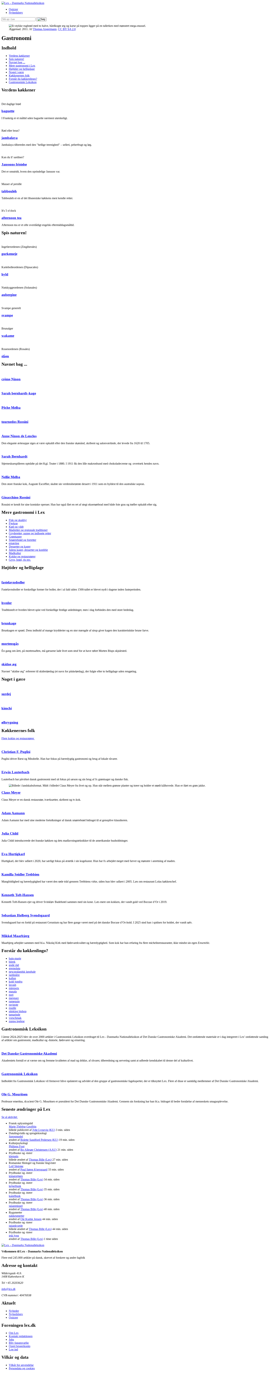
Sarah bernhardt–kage (18, 393)
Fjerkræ (13, 523)
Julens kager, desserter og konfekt (28, 549)
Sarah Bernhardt (14, 456)
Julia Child (9, 833)
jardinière (14, 975)
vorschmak (15, 1017)
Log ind (13, 1349)
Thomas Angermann (45, 29)
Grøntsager (15, 536)
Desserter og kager (19, 546)
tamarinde (14, 1014)
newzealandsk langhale (22, 971)
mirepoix (14, 988)
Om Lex (14, 1332)
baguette (7, 111)
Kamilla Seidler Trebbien (20, 874)
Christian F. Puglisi (15, 752)
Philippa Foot (16, 1146)
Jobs (11, 1339)
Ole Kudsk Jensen (31, 1219)
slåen (5, 356)
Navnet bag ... (17, 62)
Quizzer (13, 9)
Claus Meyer (11, 792)
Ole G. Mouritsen (14, 1094)
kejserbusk (15, 1186)
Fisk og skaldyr (18, 520)
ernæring (14, 543)
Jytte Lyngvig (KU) (43, 1129)
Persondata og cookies (22, 1368)
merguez (14, 998)
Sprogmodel (16, 1136)
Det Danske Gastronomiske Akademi (29, 1053)
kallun (12, 978)
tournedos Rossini (14, 422)
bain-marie (15, 958)
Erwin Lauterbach (15, 772)
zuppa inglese (17, 1021)
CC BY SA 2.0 (67, 29)
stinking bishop (17, 1011)
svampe (7, 315)
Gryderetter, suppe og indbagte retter (30, 533)
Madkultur (15, 553)
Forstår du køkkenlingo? (23, 78)
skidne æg (9, 664)
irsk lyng (14, 1235)
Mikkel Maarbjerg (15, 936)
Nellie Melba (10, 477)
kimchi (6, 708)
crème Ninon (11, 379)
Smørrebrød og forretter (22, 539)
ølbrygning (9, 722)
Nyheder (14, 1310)
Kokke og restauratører (22, 556)
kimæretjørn (16, 1176)
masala (13, 991)
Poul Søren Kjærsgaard (33, 1169)
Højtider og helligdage (22, 68)
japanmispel (16, 1205)
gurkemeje (9, 254)
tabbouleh (9, 191)
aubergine (9, 295)
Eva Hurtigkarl (13, 854)
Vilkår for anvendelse (21, 1365)
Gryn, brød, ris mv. (20, 559)
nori (11, 994)
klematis (13, 1156)
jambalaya (9, 138)
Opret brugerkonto (19, 1346)
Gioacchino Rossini (15, 497)
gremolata (14, 968)
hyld (4, 274)
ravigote (13, 1004)
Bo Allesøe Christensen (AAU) (38, 1149)
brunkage (8, 623)
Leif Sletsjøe (16, 1166)
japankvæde (16, 1225)
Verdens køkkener (19, 55)
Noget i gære (16, 72)
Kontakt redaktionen (21, 1336)
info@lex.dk (8, 1289)
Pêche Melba (11, 408)
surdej (6, 694)
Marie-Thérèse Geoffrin (22, 1126)
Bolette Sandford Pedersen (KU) (39, 1139)
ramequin (14, 1001)
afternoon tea (11, 218)
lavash (12, 984)
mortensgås (10, 644)
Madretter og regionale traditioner (28, 530)
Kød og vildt (16, 526)
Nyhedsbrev (16, 12)
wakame (7, 336)
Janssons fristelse (14, 164)
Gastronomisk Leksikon (23, 82)
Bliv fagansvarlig (19, 1342)
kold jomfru (15, 981)
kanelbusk (15, 1196)
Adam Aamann (13, 813)
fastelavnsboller (13, 582)
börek (12, 961)
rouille (12, 1008)
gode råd (14, 965)
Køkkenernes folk (19, 75)
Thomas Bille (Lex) (40, 1159)
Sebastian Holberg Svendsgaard (25, 915)
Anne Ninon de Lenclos (19, 436)
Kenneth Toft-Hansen (17, 895)
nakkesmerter (16, 1215)
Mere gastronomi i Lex (22, 65)
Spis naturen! (16, 59)
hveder (6, 603)
